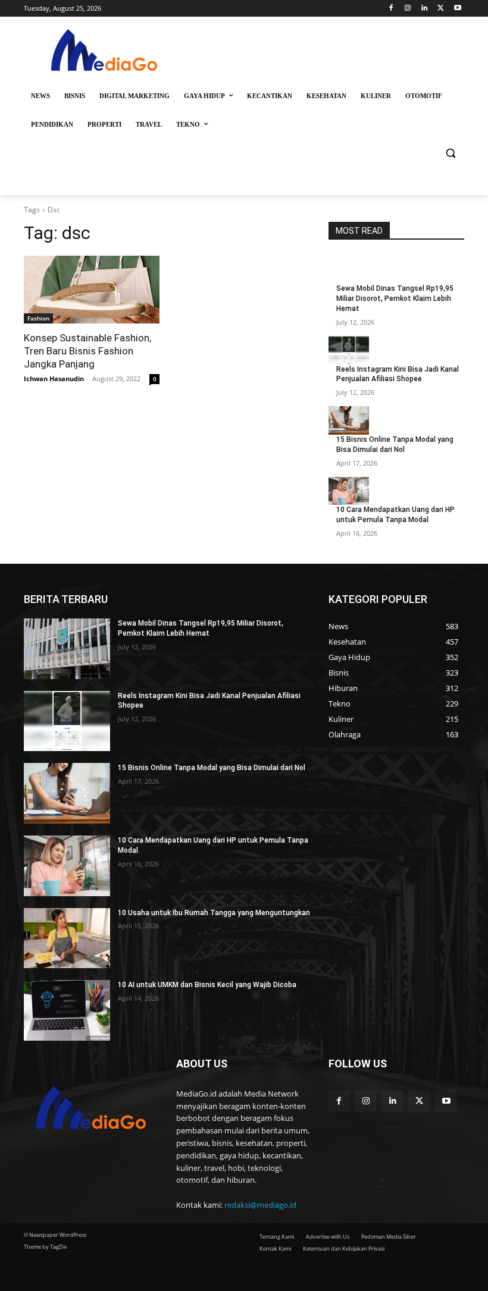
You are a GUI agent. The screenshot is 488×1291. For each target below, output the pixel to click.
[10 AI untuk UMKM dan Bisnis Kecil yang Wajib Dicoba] (67, 1010)
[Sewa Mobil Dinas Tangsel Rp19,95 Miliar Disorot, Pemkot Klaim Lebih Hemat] (349, 269)
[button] (450, 153)
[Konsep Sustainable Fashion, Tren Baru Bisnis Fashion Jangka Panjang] (91, 289)
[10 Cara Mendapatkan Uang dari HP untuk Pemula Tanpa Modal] (349, 491)
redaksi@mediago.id (260, 1204)
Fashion (38, 318)
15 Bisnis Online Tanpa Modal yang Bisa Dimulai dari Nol (211, 768)
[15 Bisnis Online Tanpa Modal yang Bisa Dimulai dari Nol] (349, 420)
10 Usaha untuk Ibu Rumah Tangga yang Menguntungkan (214, 913)
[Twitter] (441, 8)
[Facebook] (391, 8)
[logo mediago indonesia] (105, 52)
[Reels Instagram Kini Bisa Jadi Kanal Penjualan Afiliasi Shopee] (349, 350)
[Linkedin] (424, 8)
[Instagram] (408, 8)
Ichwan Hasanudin (54, 378)
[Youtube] (457, 8)
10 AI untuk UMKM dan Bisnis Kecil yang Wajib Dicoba (207, 985)
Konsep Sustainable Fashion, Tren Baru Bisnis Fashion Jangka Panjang (87, 351)
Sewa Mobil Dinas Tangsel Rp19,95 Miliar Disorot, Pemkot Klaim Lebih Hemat (394, 298)
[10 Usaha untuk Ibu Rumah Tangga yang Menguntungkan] (67, 938)
